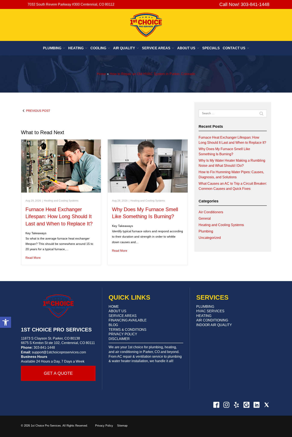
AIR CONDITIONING (212, 320)
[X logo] (266, 404)
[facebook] (216, 404)
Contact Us (234, 48)
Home (101, 74)
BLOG (113, 325)
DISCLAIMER (119, 339)
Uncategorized (210, 238)
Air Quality (124, 48)
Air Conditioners (211, 212)
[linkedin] (256, 404)
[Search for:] (233, 113)
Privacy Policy (104, 425)
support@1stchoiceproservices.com (59, 352)
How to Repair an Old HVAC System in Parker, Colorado (152, 74)
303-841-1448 (44, 347)
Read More (33, 257)
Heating (76, 48)
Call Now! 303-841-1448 (243, 4)
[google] (246, 404)
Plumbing (52, 48)
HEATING (203, 316)
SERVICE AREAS (123, 316)
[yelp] (236, 404)
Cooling (98, 48)
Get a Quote (58, 373)
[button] (5, 322)
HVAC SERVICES (210, 311)
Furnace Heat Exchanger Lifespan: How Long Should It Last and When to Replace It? (59, 216)
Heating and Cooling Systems (61, 200)
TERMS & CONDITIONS (127, 329)
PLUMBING (205, 306)
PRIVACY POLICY (123, 334)
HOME (114, 306)
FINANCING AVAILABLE (128, 320)
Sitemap (122, 425)
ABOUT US (117, 311)
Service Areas (156, 48)
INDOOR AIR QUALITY (214, 325)
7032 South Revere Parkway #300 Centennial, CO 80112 (71, 4)
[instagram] (226, 404)
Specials (211, 48)
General (205, 218)
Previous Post (38, 110)
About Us (186, 48)
